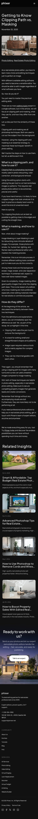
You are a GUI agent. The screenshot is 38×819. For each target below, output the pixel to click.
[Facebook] (6, 810)
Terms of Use (16, 805)
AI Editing (5, 788)
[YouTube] (3, 810)
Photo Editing (7, 60)
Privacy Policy (6, 805)
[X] (10, 810)
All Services (5, 762)
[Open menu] (34, 3)
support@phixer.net (9, 720)
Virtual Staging (6, 773)
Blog (3, 746)
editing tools (22, 106)
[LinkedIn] (18, 810)
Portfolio (4, 738)
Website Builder (7, 792)
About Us (5, 734)
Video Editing (6, 769)
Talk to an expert (19, 658)
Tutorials (4, 742)
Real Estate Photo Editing (24, 60)
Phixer (7, 430)
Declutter (5, 780)
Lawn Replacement (8, 777)
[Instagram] (14, 810)
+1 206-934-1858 (7, 712)
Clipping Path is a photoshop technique (17, 169)
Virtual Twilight (6, 784)
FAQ (3, 750)
